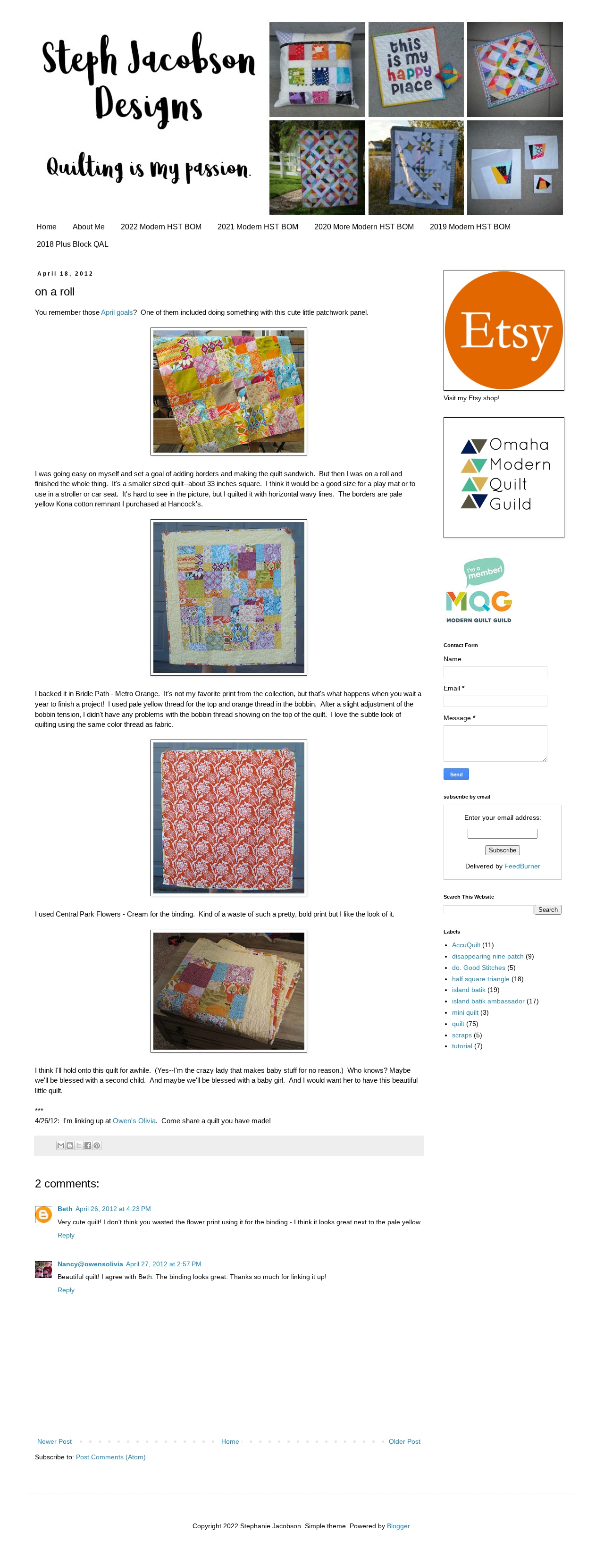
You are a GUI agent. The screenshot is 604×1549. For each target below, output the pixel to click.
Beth (65, 1208)
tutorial (462, 1046)
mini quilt (465, 1012)
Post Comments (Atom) (111, 1457)
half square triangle (481, 979)
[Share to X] (79, 1145)
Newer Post (54, 1441)
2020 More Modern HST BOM (364, 227)
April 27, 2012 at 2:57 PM (163, 1264)
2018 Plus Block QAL (73, 244)
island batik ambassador (488, 1001)
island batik (469, 989)
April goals (117, 312)
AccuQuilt (466, 945)
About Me (89, 227)
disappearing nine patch (488, 956)
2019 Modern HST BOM (470, 227)
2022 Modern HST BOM (161, 227)
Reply (66, 1235)
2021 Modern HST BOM (258, 227)
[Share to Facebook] (87, 1145)
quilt (458, 1023)
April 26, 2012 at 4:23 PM (113, 1208)
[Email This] (61, 1145)
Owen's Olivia (134, 1121)
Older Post (404, 1441)
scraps (462, 1035)
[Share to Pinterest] (96, 1145)
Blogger (398, 1526)
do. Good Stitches (478, 967)
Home (46, 227)
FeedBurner (522, 866)
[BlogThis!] (70, 1145)
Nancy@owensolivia (90, 1264)
